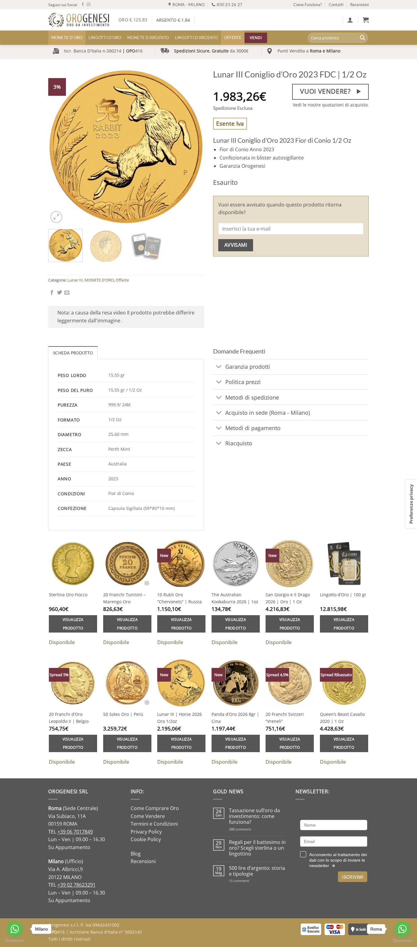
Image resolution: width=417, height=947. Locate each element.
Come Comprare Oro (155, 808)
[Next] (193, 146)
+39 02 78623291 (76, 884)
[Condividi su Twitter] (59, 293)
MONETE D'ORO (99, 280)
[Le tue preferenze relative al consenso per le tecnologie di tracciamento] (411, 504)
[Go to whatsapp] (402, 929)
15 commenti (247, 881)
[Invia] (362, 38)
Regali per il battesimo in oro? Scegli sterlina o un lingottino (257, 848)
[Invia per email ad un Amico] (66, 293)
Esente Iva (230, 123)
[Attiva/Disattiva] (219, 367)
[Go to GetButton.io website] (402, 941)
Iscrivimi (352, 877)
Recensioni (359, 4)
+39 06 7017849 (75, 831)
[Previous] (58, 146)
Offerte (233, 37)
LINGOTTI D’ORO (105, 37)
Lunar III (75, 280)
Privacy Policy (146, 831)
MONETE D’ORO (67, 37)
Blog (136, 853)
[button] (350, 20)
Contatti (336, 4)
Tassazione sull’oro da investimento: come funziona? (254, 816)
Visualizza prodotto (73, 623)
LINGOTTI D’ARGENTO (196, 37)
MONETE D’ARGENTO (148, 37)
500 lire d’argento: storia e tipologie (257, 871)
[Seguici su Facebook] (83, 4)
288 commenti (251, 829)
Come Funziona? (307, 4)
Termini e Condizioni (154, 823)
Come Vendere (148, 816)
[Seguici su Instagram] (88, 4)
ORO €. (132, 20)
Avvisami (235, 245)
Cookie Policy (146, 839)
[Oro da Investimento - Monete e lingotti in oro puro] (78, 20)
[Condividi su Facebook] (51, 293)
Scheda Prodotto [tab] (73, 352)
